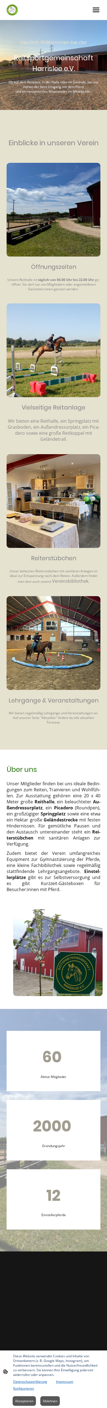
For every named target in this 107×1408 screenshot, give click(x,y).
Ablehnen (50, 1401)
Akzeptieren (24, 1401)
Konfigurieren (23, 1388)
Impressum (64, 1381)
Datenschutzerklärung (30, 1381)
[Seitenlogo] (12, 10)
